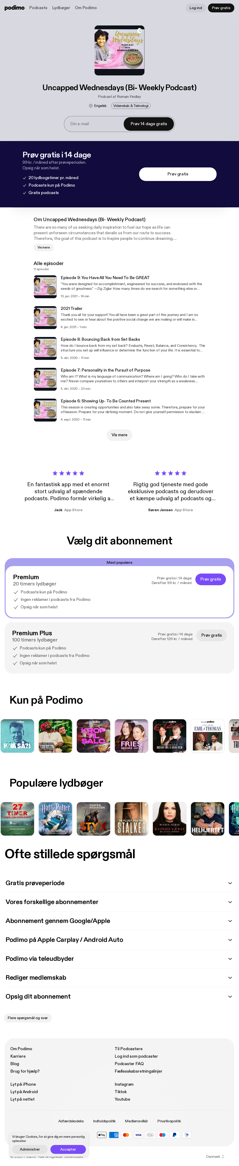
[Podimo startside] (15, 8)
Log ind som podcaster (136, 1056)
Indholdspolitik (104, 1121)
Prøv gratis (221, 8)
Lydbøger (61, 8)
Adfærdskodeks (71, 1121)
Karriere (18, 1056)
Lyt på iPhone (23, 1084)
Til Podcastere (128, 1049)
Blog (14, 1064)
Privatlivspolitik (169, 1121)
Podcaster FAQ (129, 1064)
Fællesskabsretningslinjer (138, 1071)
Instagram (124, 1084)
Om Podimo (86, 8)
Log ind (196, 8)
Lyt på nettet (22, 1099)
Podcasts (38, 8)
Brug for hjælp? (25, 1071)
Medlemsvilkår (136, 1121)
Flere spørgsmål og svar (28, 1018)
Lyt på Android (24, 1092)
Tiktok (121, 1092)
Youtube (122, 1099)
